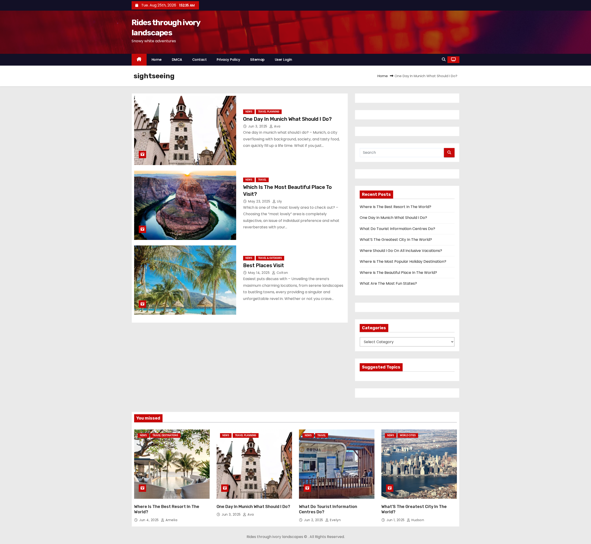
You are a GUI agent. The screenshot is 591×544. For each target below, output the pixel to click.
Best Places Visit (263, 265)
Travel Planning (268, 111)
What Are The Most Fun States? (388, 283)
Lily (279, 201)
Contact (199, 59)
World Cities (408, 435)
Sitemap (257, 59)
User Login (283, 59)
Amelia (171, 520)
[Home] (139, 60)
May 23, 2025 (259, 201)
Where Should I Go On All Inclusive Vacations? (401, 250)
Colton (281, 272)
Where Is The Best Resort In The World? (395, 206)
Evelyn (335, 520)
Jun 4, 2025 (149, 520)
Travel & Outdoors (270, 258)
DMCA (177, 59)
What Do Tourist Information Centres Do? (397, 228)
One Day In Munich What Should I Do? (287, 119)
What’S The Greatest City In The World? (396, 239)
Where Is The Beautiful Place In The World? (398, 272)
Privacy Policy (228, 59)
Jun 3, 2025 (258, 126)
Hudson (417, 520)
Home (157, 59)
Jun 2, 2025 (314, 520)
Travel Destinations (165, 435)
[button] (444, 59)
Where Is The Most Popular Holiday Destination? (403, 261)
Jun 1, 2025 (396, 520)
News (248, 111)
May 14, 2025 (259, 272)
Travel (262, 179)
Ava (276, 126)
